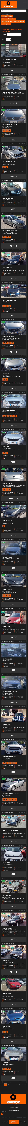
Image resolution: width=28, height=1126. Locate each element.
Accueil (14, 1105)
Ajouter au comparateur (9, 74)
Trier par (4, 34)
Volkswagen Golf (6, 24)
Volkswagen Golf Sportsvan (8, 18)
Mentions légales (14, 1107)
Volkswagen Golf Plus (7, 21)
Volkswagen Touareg (7, 16)
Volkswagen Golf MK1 (19, 21)
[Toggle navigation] (25, 4)
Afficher (4, 39)
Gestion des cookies (14, 1110)
